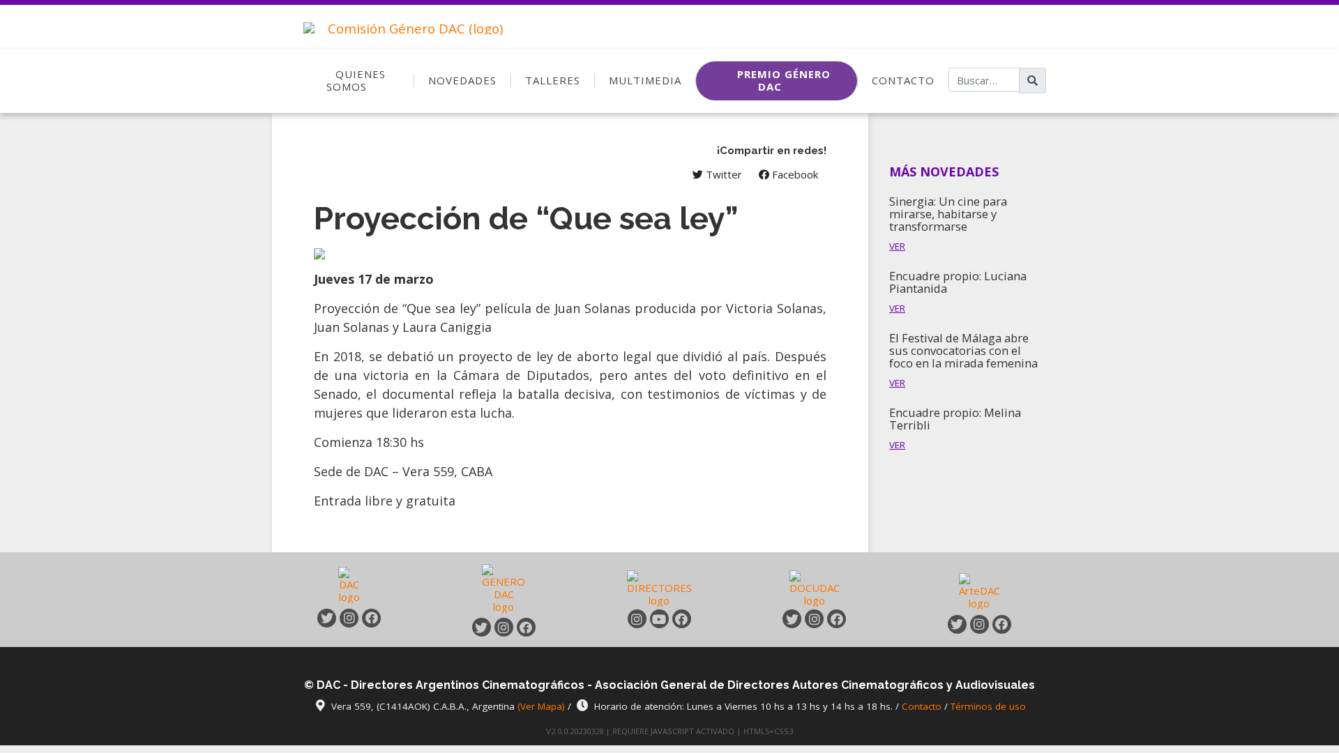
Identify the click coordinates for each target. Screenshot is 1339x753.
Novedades (462, 80)
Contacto (903, 80)
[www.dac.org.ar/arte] (979, 589)
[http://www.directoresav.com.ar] (659, 587)
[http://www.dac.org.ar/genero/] (503, 588)
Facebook (793, 174)
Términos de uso (988, 706)
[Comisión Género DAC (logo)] (399, 22)
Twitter (722, 174)
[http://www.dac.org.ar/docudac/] (814, 587)
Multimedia (645, 80)
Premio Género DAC (784, 80)
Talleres (552, 80)
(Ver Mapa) (542, 706)
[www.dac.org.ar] (349, 588)
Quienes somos (356, 80)
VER (897, 246)
